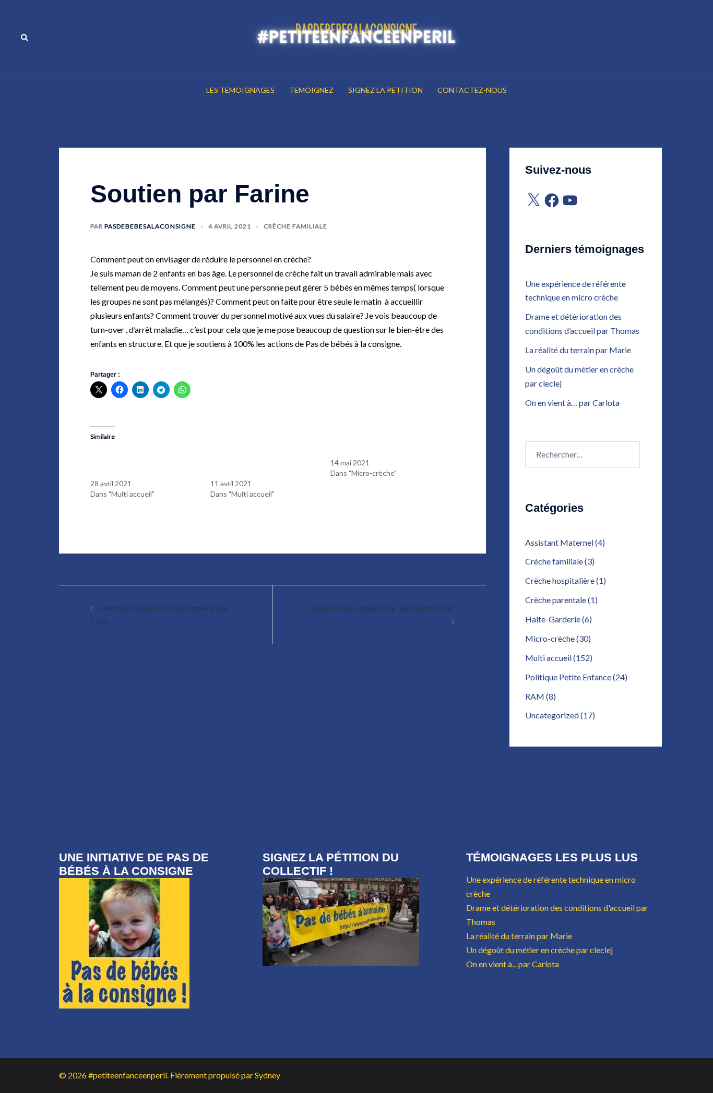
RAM (534, 696)
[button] (25, 37)
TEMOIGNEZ (311, 90)
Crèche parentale (555, 600)
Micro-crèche (550, 638)
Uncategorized (552, 715)
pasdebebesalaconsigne (150, 226)
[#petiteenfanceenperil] (356, 37)
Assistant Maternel (559, 542)
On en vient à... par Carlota (512, 964)
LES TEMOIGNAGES (240, 90)
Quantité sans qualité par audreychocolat (381, 607)
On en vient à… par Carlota (572, 402)
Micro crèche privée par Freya (378, 452)
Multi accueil (548, 658)
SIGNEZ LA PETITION (385, 90)
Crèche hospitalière (560, 580)
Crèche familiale (295, 226)
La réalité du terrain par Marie (578, 350)
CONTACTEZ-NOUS (472, 90)
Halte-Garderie (552, 619)
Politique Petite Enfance (568, 677)
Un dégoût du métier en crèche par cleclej (539, 950)
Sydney (267, 1075)
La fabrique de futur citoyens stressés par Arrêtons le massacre (137, 462)
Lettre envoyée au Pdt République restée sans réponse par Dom (263, 462)
